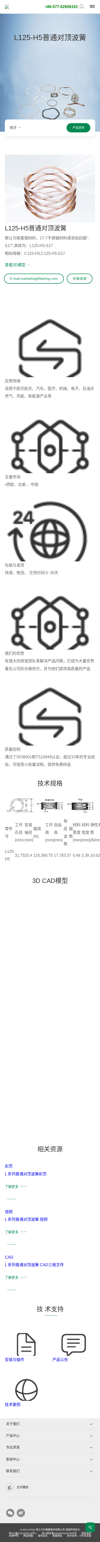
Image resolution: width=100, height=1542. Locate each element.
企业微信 (22, 1487)
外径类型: (57, 67)
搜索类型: (57, 100)
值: (57, 140)
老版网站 (57, 1535)
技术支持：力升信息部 (79, 1535)
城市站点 (43, 1535)
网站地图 (28, 1535)
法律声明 (13, 1535)
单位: (57, 126)
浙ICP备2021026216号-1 (23, 1533)
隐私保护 (86, 1533)
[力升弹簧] (18, 7)
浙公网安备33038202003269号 (59, 1533)
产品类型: (57, 34)
